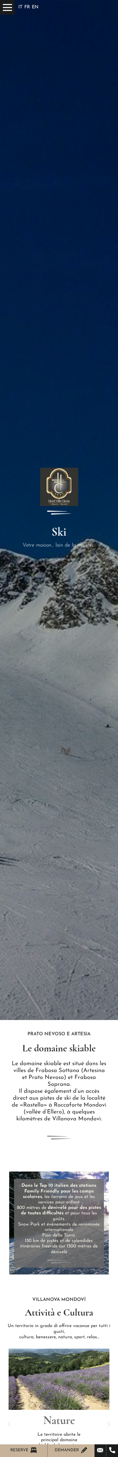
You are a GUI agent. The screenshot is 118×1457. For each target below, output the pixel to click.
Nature (59, 1420)
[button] (9, 1424)
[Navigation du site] (7, 7)
